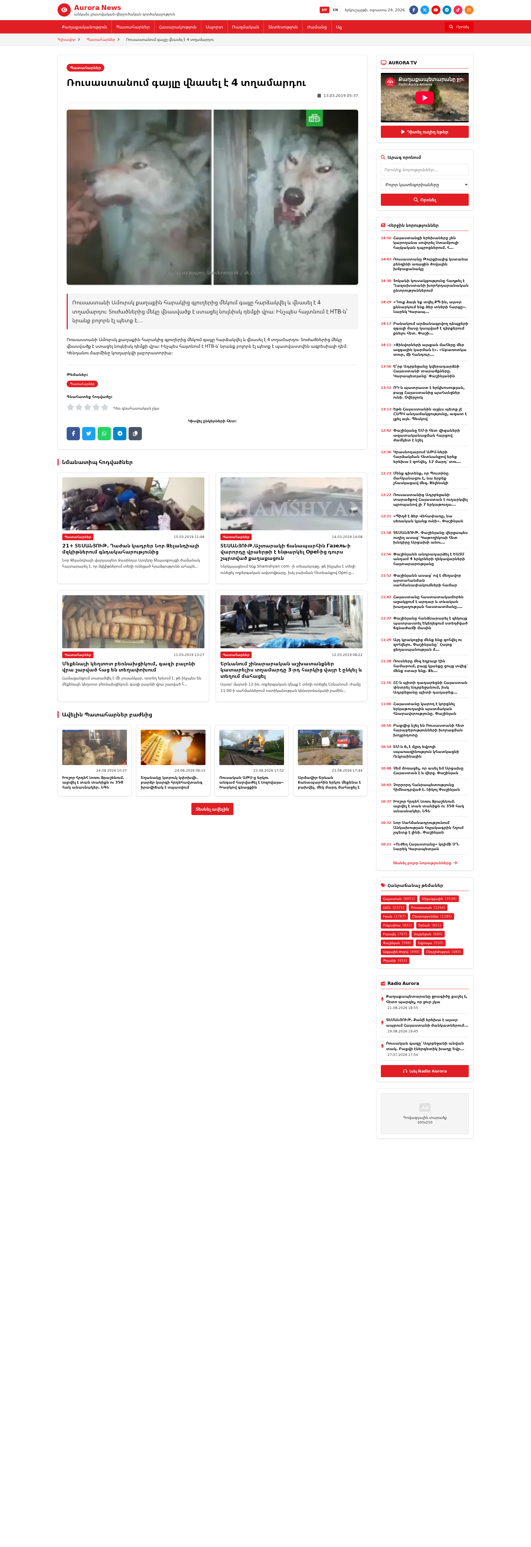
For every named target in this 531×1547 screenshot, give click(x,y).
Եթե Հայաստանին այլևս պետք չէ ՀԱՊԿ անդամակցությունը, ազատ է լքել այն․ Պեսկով (430, 413)
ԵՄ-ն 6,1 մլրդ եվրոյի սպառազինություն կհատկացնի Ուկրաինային (426, 751)
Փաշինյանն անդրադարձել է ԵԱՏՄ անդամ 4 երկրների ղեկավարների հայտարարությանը (429, 558)
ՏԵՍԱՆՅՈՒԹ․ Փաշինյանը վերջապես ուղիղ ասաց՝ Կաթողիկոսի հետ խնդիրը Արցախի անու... (430, 537)
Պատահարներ (133, 27)
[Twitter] (424, 10)
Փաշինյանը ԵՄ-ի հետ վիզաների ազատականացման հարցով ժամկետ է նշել (426, 435)
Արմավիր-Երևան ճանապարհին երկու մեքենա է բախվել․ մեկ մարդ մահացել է (329, 782)
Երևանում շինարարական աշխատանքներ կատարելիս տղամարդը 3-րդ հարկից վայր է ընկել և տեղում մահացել (291, 669)
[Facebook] (413, 10)
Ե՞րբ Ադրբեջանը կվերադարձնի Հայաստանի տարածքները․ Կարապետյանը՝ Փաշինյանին (426, 370)
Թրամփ (395, 960)
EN (335, 9)
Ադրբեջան (428, 934)
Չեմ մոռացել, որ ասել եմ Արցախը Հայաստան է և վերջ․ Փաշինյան (428, 770)
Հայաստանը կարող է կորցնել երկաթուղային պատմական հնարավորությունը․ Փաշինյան (424, 708)
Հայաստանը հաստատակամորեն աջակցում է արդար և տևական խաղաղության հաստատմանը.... (428, 601)
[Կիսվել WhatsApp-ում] (104, 433)
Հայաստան (399, 898)
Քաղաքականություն (84, 27)
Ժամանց (317, 27)
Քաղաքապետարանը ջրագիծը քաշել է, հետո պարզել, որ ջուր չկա (426, 998)
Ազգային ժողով (401, 951)
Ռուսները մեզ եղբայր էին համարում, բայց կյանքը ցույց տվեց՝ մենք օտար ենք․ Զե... (430, 665)
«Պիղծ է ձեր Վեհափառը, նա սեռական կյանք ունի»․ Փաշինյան (428, 518)
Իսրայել (395, 934)
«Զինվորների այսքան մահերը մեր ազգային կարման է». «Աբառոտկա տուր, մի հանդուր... (430, 349)
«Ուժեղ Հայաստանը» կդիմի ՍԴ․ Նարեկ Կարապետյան (426, 846)
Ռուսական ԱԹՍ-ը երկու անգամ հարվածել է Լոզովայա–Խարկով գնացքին (251, 782)
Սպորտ (214, 27)
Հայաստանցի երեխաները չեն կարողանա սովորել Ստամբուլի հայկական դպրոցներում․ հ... (426, 242)
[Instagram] (469, 10)
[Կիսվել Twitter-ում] (88, 433)
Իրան (394, 916)
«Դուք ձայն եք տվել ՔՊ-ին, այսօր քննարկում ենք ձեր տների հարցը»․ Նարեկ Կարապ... (430, 306)
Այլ (339, 27)
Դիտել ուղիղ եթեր (427, 132)
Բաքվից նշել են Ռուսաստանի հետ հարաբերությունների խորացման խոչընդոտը (428, 730)
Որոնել (428, 200)
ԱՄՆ (393, 907)
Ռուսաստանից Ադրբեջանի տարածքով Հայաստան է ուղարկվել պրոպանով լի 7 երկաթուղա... (430, 499)
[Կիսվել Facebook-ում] (73, 433)
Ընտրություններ (432, 916)
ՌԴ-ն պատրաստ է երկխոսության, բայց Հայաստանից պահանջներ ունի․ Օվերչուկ (429, 392)
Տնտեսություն (283, 27)
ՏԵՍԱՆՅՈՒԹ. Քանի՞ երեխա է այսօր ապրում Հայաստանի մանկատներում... (427, 1022)
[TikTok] (458, 10)
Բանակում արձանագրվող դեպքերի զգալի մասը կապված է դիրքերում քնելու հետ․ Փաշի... (430, 328)
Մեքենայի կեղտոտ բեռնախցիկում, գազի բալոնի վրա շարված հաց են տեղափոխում (128, 666)
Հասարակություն (178, 27)
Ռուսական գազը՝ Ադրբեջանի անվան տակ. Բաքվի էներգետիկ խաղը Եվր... (425, 1045)
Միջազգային (439, 898)
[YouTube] (435, 10)
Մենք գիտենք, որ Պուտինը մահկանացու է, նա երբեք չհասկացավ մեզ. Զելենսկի (421, 477)
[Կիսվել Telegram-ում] (119, 433)
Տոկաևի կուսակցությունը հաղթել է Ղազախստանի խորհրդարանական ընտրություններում (430, 285)
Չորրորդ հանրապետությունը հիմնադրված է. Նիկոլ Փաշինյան (426, 787)
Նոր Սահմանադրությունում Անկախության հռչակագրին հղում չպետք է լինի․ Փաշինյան (428, 827)
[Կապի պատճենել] (135, 433)
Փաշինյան (397, 942)
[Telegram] (446, 10)
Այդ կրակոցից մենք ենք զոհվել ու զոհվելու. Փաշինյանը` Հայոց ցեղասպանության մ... (427, 644)
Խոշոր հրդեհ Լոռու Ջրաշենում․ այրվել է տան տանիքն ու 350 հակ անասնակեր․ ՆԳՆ (93, 782)
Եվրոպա (430, 942)
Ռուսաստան (428, 907)
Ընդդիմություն (443, 951)
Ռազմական (245, 27)
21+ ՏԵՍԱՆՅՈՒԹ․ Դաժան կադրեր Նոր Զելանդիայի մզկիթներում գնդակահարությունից (130, 548)
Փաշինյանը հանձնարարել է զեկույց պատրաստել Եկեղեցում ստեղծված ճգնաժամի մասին (430, 622)
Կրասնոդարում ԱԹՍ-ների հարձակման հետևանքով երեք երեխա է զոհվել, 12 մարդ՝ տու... (427, 456)
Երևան (429, 925)
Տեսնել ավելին (212, 809)
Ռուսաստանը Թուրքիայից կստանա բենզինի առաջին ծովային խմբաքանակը (430, 263)
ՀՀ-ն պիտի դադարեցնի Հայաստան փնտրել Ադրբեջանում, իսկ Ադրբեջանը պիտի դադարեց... (430, 687)
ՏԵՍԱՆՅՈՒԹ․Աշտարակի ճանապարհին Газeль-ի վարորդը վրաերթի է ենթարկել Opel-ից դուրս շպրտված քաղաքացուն (285, 551)
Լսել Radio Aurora (428, 1071)
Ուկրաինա (397, 925)
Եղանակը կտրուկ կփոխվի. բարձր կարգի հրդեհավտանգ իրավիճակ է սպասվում (171, 782)
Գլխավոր (67, 39)
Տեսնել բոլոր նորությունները (422, 862)
